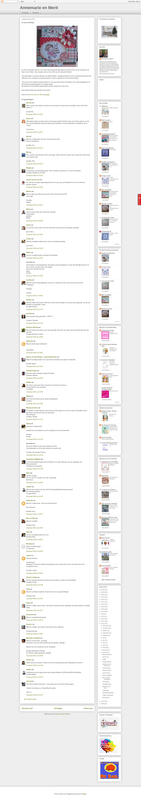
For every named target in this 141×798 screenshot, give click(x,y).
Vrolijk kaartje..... (107, 668)
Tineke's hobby (31, 577)
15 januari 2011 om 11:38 (34, 585)
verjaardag (105, 690)
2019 (102, 606)
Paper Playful (105, 538)
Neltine (28, 191)
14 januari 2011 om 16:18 (34, 248)
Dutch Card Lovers (107, 374)
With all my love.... (107, 670)
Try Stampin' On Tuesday (109, 425)
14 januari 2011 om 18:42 (34, 352)
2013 (102, 619)
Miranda (29, 544)
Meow (111, 121)
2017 (102, 611)
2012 (102, 621)
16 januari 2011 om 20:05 (34, 656)
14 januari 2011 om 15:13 (34, 148)
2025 (102, 592)
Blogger (84, 794)
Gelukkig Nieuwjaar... (108, 693)
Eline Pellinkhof (106, 566)
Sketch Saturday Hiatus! (108, 439)
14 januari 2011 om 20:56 (34, 403)
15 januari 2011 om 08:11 (34, 539)
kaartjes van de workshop (106, 664)
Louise (28, 239)
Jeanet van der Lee (33, 179)
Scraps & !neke (106, 176)
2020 (102, 604)
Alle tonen (117, 244)
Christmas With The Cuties (109, 517)
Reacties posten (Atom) (62, 714)
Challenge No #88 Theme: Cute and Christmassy (114, 520)
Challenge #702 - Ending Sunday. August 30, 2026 (114, 428)
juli (104, 638)
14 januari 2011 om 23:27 (34, 514)
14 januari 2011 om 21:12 (34, 419)
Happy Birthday (106, 662)
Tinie (28, 589)
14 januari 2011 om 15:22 (34, 175)
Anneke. (29, 624)
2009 (102, 703)
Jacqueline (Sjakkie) (33, 459)
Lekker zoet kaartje (107, 695)
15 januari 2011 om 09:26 (34, 573)
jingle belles (105, 475)
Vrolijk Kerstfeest (114, 107)
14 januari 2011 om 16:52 (34, 295)
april (104, 645)
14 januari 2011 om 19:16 (34, 378)
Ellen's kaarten (106, 120)
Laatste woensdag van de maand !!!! (114, 179)
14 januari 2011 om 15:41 (34, 205)
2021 (102, 602)
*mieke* (28, 486)
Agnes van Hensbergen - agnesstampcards (41, 357)
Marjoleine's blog (106, 552)
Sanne (28, 118)
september (106, 633)
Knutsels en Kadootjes (108, 360)
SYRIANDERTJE (106, 231)
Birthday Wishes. (107, 654)
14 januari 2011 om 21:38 (34, 469)
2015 (102, 614)
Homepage (58, 708)
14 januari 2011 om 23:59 (34, 528)
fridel (28, 532)
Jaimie (28, 555)
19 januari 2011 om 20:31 (34, 695)
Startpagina (25, 12)
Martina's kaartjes (107, 203)
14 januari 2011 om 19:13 (34, 366)
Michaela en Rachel (33, 638)
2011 (102, 623)
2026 (102, 590)
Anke (28, 473)
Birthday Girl (105, 697)
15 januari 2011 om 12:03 (34, 598)
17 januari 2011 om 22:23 (34, 677)
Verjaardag (105, 681)
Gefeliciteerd (113, 149)
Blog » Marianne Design (109, 579)
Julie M (28, 681)
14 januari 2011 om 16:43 (34, 258)
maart (104, 647)
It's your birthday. (107, 675)
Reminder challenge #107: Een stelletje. (113, 349)
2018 (102, 609)
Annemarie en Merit (39, 7)
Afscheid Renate (114, 391)
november (106, 628)
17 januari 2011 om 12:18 (34, 665)
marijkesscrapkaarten (108, 162)
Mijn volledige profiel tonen (107, 73)
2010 (102, 701)
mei (104, 642)
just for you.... (106, 657)
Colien (28, 225)
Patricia (28, 300)
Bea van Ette (30, 518)
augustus (105, 635)
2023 (102, 597)
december (106, 626)
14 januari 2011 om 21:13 (34, 439)
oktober (105, 630)
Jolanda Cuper (31, 370)
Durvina (29, 103)
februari (105, 650)
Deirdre (28, 660)
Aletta (28, 603)
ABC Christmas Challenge (109, 503)
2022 (102, 599)
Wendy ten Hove (32, 408)
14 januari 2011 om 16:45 (34, 276)
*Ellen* (28, 252)
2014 (102, 616)
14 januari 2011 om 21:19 (34, 455)
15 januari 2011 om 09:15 (34, 551)
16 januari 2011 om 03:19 (34, 620)
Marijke (29, 168)
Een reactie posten (30, 699)
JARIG (104, 659)
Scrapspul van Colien (108, 217)
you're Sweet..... (106, 673)
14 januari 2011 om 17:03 (34, 309)
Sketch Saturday (106, 437)
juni (104, 640)
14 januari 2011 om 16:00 (34, 221)
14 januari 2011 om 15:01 (34, 114)
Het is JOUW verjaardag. (106, 678)
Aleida (28, 396)
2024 (102, 594)
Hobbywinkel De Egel (108, 330)
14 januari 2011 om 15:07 (34, 132)
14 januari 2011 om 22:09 (34, 482)
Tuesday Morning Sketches (109, 443)
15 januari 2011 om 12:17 (34, 610)
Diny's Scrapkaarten (108, 148)
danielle (29, 313)
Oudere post (88, 708)
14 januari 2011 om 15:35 (34, 187)
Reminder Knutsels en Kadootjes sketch (114, 363)
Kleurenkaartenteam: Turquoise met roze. (114, 221)
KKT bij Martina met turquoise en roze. (114, 165)
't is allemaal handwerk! (108, 134)
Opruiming (36, 12)
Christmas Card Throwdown (110, 462)
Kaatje (28, 423)
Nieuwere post (27, 708)
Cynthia (29, 280)
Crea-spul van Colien (108, 281)
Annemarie (30, 614)
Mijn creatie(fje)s (106, 190)
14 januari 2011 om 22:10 (34, 496)
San (27, 136)
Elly (27, 152)
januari (105, 652)
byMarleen (105, 106)
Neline (28, 209)
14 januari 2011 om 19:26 (34, 392)
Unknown (29, 341)
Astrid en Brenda (32, 327)
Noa (38, 70)
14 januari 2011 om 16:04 (34, 234)
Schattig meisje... (107, 684)
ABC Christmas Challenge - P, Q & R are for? (114, 507)
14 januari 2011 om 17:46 (34, 323)
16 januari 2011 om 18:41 (34, 634)
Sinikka (28, 382)
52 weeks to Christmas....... (109, 489)
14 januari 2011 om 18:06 (34, 337)
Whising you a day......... (106, 687)
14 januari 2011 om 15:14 (34, 164)
